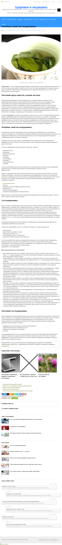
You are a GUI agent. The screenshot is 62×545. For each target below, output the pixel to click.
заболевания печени (8, 183)
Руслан (52, 499)
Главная (4, 19)
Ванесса (51, 483)
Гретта (6, 506)
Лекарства (36, 19)
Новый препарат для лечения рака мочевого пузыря (18, 391)
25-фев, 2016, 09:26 (14, 30)
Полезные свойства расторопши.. (43, 375)
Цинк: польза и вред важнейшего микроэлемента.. (23, 458)
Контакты (53, 1)
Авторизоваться (6, 1)
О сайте (58, 1)
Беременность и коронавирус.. (18, 426)
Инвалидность (42, 19)
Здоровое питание (28, 19)
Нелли (6, 491)
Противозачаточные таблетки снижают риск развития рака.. (26, 433)
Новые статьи (21, 539)
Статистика (8, 539)
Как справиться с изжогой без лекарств (13, 493)
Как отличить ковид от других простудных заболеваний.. (25, 471)
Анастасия (51, 514)
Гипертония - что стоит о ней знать (8, 486)
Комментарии (14, 539)
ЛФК (48, 19)
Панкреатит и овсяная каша (11, 389)
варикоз (5, 185)
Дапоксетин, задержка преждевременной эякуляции (16, 524)
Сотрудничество (36, 1)
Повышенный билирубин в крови (12, 384)
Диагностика (53, 19)
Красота (4, 24)
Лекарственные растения (32, 30)
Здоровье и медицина (31, 7)
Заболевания (20, 19)
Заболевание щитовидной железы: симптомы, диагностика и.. (26, 464)
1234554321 (5, 30)
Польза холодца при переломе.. (18, 445)
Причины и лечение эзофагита (8, 516)
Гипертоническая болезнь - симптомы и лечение (15, 509)
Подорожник (14, 398)
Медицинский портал (17, 396)
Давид (6, 522)
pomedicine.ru (5, 346)
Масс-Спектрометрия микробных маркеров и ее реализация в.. (26, 419)
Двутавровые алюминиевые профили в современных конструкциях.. (9, 376)
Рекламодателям (46, 1)
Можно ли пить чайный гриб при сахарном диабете (17, 386)
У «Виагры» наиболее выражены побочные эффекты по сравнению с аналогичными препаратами (20, 501)
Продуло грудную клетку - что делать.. (20, 451)
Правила (26, 539)
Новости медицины (11, 19)
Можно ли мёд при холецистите (12, 387)
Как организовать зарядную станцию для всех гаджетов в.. (28, 375)
